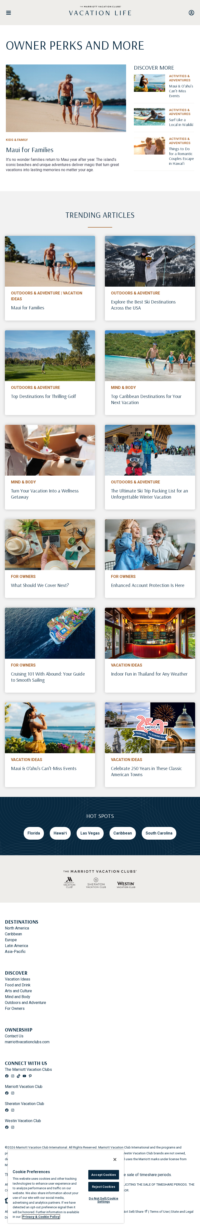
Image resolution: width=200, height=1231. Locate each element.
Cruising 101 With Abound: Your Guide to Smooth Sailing (48, 677)
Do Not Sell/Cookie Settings (103, 1200)
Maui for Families (27, 307)
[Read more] (66, 98)
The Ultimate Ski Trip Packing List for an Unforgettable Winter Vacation (149, 494)
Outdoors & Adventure (35, 293)
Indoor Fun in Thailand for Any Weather (149, 674)
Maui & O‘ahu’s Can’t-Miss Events (43, 768)
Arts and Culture (18, 991)
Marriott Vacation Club (23, 1086)
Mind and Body (17, 996)
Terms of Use (159, 1211)
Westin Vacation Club (23, 1120)
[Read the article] (66, 153)
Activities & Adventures (179, 78)
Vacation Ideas (126, 665)
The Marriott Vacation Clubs (28, 1069)
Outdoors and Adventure (25, 1002)
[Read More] (181, 95)
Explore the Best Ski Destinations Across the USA (143, 305)
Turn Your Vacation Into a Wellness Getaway (45, 494)
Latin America (16, 945)
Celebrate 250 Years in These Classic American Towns (146, 771)
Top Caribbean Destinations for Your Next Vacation (146, 399)
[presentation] (50, 261)
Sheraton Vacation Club (24, 1103)
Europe (11, 940)
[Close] (115, 1159)
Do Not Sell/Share (130, 1211)
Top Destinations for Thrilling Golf (43, 396)
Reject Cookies (103, 1187)
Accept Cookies (103, 1175)
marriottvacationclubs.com (27, 1042)
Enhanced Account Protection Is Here (147, 585)
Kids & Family (17, 140)
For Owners (23, 576)
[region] (66, 1186)
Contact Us (14, 1036)
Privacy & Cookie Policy (41, 1217)
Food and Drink (17, 985)
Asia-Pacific (15, 951)
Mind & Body (123, 387)
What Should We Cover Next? (40, 585)
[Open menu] (10, 12)
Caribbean (13, 934)
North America (17, 928)
